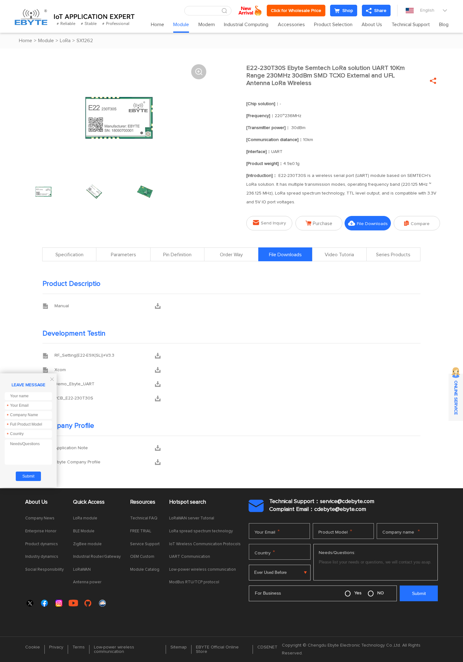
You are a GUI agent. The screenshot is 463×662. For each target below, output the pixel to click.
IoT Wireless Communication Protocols (205, 544)
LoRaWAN (82, 570)
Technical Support (411, 24)
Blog (444, 24)
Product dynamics (41, 544)
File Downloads (368, 223)
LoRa (65, 40)
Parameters (123, 254)
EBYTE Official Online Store (217, 649)
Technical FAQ (143, 518)
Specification (69, 254)
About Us (372, 24)
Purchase (319, 223)
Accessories (291, 24)
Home (157, 24)
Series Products (393, 254)
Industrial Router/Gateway (97, 557)
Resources (142, 502)
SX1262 (85, 40)
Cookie (32, 647)
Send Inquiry (269, 222)
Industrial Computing (246, 24)
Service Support (145, 544)
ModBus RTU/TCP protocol (194, 582)
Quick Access (89, 502)
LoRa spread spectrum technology (201, 531)
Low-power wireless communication (202, 570)
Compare (417, 223)
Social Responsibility (44, 570)
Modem (206, 24)
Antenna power (87, 582)
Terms (78, 647)
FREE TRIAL (140, 531)
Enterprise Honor (40, 531)
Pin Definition (177, 254)
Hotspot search (187, 502)
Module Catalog (144, 570)
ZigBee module (87, 544)
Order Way (231, 254)
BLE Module (83, 531)
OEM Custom (142, 557)
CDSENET (267, 647)
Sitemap (178, 647)
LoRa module (85, 518)
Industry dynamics (41, 557)
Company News (39, 518)
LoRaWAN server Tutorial (191, 518)
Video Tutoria (339, 254)
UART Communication (189, 557)
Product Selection (333, 24)
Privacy (56, 647)
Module (181, 24)
